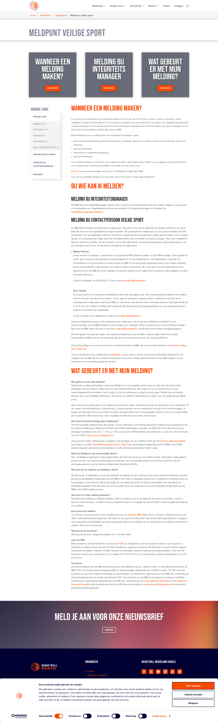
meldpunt (128, 280)
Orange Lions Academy (44, 154)
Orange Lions (116, 6)
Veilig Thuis (126, 444)
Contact (91, 671)
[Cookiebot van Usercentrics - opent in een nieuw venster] (19, 716)
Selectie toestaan (193, 694)
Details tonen (159, 716)
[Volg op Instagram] (165, 671)
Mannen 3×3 (39, 124)
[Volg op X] (151, 671)
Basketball (97, 6)
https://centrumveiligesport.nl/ (100, 435)
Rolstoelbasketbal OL (46, 147)
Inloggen (178, 6)
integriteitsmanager (98, 204)
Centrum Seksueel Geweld (172, 440)
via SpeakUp (115, 354)
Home (33, 15)
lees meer (53, 88)
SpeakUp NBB (134, 514)
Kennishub (135, 6)
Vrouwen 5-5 (40, 141)
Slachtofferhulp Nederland (105, 444)
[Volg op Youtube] (158, 671)
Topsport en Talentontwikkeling (43, 164)
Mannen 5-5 (39, 135)
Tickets (166, 6)
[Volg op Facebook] (144, 671)
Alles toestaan (193, 686)
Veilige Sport (61, 15)
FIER (120, 543)
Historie (152, 6)
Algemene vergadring (97, 675)
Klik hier (75, 171)
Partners (38, 174)
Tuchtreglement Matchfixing (157, 580)
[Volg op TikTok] (172, 671)
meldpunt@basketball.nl (129, 315)
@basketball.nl (139, 280)
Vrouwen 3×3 (40, 129)
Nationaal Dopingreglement (160, 584)
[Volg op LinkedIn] (179, 671)
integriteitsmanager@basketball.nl (87, 211)
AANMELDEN (109, 630)
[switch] (87, 716)
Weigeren (193, 703)
